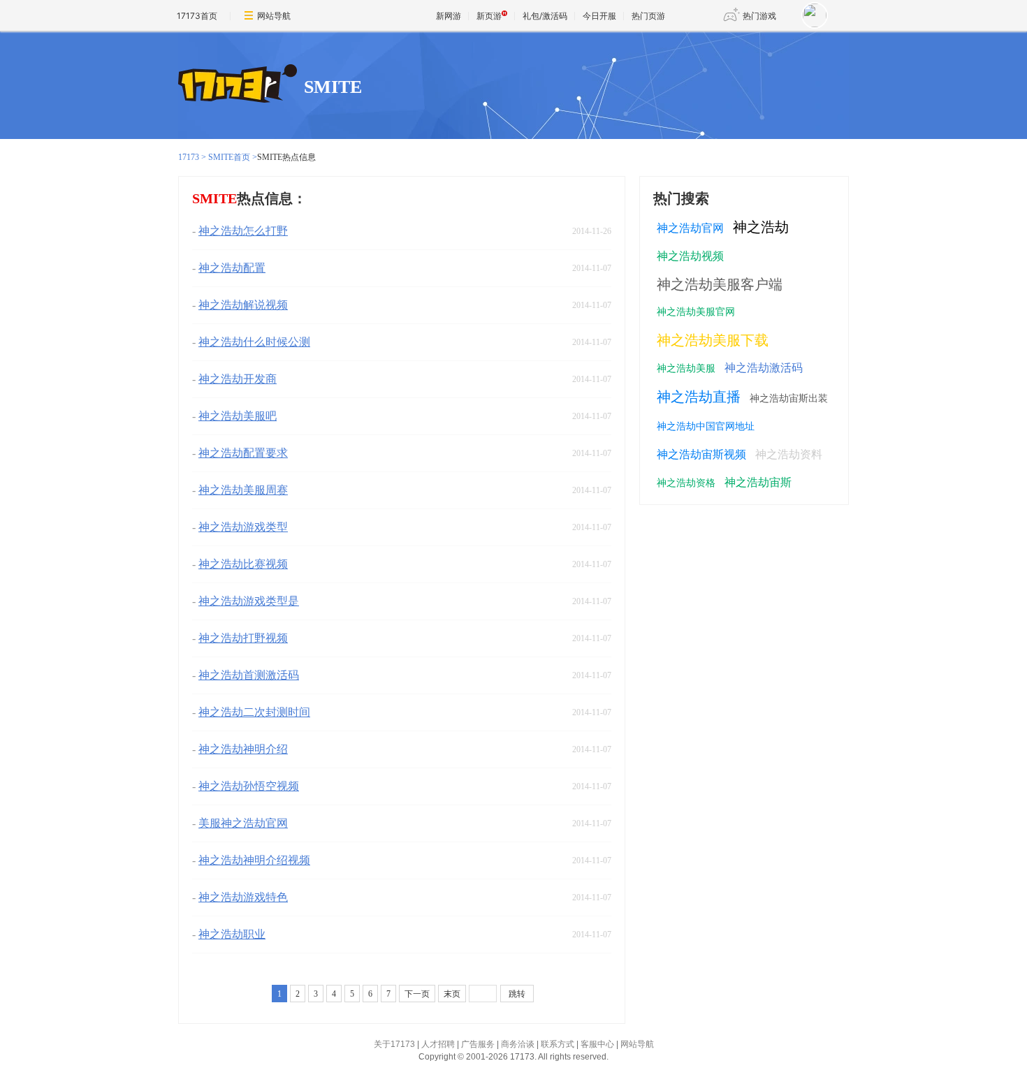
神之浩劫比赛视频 (243, 564)
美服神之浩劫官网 (243, 823)
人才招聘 (438, 1044)
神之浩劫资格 (686, 483)
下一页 (417, 994)
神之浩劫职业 (231, 934)
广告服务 (478, 1044)
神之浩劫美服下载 (713, 340)
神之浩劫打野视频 (243, 638)
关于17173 (394, 1044)
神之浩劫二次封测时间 (254, 712)
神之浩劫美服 (686, 368)
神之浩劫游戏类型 (243, 527)
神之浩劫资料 (788, 454)
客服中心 (597, 1044)
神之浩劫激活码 (763, 368)
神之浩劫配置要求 (243, 453)
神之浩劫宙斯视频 (701, 454)
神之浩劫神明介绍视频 (254, 860)
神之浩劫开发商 (237, 379)
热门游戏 (759, 15)
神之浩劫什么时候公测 (254, 342)
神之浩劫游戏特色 (243, 897)
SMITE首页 (229, 157)
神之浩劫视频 (690, 256)
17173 (188, 157)
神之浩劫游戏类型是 (248, 601)
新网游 (448, 15)
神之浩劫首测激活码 (248, 675)
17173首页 (197, 15)
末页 (452, 994)
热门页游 (648, 15)
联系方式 (557, 1044)
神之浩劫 (761, 227)
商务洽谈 (517, 1044)
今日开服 (599, 15)
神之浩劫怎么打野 (243, 231)
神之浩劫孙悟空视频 (248, 786)
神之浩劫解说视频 (243, 305)
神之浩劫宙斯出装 (789, 398)
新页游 (489, 15)
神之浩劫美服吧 (237, 416)
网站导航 (274, 15)
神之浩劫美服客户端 (719, 284)
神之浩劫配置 (231, 268)
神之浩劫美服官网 (696, 312)
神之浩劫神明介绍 (243, 749)
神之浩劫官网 (690, 228)
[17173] (237, 84)
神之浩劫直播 (699, 396)
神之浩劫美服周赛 (243, 490)
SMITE (333, 87)
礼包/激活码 (545, 15)
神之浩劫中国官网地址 (706, 426)
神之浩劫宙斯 (758, 482)
